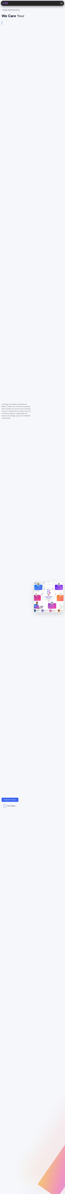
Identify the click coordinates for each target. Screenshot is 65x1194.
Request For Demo (10, 800)
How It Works (11, 806)
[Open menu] (61, 3)
